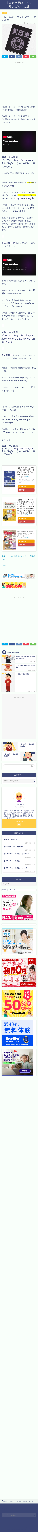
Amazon (22, 486)
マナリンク (6, 565)
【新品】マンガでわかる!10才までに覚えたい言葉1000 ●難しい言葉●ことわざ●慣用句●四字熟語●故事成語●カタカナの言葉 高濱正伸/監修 (26, 506)
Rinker (27, 476)
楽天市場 (22, 490)
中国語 (4, 13)
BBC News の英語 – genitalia (17, 854)
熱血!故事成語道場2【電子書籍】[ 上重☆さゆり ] (25, 534)
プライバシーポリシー (15, 1527)
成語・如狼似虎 (11, 839)
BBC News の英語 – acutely (17, 868)
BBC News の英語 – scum (16, 861)
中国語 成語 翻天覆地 (15, 847)
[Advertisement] (19, 83)
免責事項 (26, 1527)
